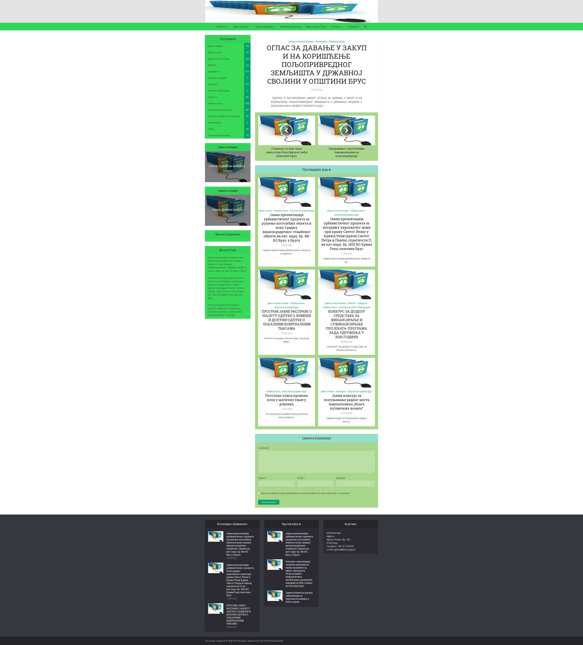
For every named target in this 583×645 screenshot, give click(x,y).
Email (301, 478)
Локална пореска (290, 26)
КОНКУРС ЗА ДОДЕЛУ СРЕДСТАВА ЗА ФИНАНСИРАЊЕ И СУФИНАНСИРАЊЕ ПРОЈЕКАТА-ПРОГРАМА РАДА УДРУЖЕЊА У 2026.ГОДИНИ (346, 324)
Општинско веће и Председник (354, 307)
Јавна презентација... (227, 209)
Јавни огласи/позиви (301, 41)
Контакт (354, 26)
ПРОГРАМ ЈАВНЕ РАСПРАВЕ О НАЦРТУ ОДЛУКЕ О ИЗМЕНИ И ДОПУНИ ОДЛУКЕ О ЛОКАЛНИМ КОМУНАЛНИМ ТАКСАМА (286, 320)
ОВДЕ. (319, 106)
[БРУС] (291, 11)
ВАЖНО (352, 303)
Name (262, 478)
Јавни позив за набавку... (227, 166)
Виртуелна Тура (316, 26)
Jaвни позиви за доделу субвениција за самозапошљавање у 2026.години (299, 597)
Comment (263, 448)
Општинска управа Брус (302, 210)
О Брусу (221, 26)
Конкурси (321, 41)
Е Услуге (336, 26)
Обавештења (336, 41)
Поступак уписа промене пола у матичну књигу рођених (286, 399)
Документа (240, 26)
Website (340, 478)
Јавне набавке (264, 26)
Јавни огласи (265, 210)
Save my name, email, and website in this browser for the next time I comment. (305, 493)
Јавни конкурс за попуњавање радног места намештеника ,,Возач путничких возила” (346, 401)
